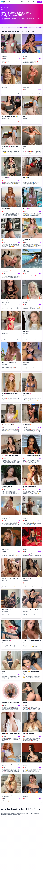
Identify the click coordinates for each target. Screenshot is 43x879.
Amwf (30, 27)
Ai (36, 27)
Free (14, 1)
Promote (39, 1)
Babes (2, 9)
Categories (23, 1)
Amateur (25, 27)
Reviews (30, 1)
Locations (18, 1)
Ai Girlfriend (19, 27)
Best (10, 1)
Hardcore (7, 9)
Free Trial (13, 27)
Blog (34, 1)
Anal (33, 27)
